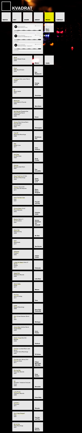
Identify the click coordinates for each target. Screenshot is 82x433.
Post (15, 143)
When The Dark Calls (19, 197)
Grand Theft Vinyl (18, 176)
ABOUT (37, 20)
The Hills (16, 359)
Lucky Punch (17, 392)
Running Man (17, 370)
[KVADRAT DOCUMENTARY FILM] (17, 6)
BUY (14, 20)
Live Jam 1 (16, 402)
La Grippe (16, 79)
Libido (15, 305)
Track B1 (16, 133)
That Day (16, 348)
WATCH (5, 20)
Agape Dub (17, 273)
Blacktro (16, 219)
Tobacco (16, 187)
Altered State (17, 327)
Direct (15, 68)
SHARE (26, 20)
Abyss (15, 57)
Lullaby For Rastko (18, 262)
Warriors (16, 165)
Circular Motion (18, 208)
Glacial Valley (17, 284)
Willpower (16, 251)
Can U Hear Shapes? (19, 413)
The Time (16, 294)
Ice (14, 381)
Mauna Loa (16, 100)
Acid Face (16, 154)
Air (14, 90)
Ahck (15, 316)
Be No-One (17, 424)
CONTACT (59, 20)
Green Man (17, 230)
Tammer (16, 122)
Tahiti (15, 241)
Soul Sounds (17, 111)
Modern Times (17, 338)
